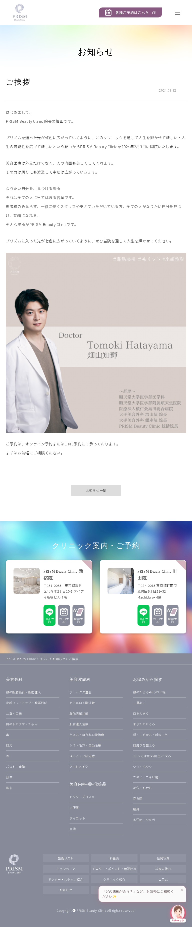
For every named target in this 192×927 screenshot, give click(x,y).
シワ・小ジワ (142, 766)
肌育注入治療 (79, 724)
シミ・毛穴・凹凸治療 (85, 745)
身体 (9, 777)
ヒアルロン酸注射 (82, 703)
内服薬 (74, 807)
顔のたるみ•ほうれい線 (149, 692)
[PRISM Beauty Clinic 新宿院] (49, 596)
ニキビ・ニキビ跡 (145, 777)
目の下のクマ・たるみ (22, 724)
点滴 (73, 828)
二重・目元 (14, 713)
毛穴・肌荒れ (142, 788)
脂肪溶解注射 (79, 713)
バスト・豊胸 (15, 766)
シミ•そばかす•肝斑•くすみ (152, 756)
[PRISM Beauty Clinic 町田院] (143, 596)
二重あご (139, 703)
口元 (9, 745)
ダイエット (77, 818)
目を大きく (141, 713)
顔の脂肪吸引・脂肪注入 (23, 692)
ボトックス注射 (81, 692)
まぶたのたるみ (144, 724)
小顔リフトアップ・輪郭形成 (26, 703)
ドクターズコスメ (82, 797)
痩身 (136, 809)
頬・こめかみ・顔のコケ (150, 734)
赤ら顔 (137, 798)
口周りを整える (144, 745)
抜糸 (9, 788)
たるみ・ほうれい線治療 (87, 734)
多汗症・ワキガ (144, 820)
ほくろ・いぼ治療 (82, 756)
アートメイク (79, 766)
